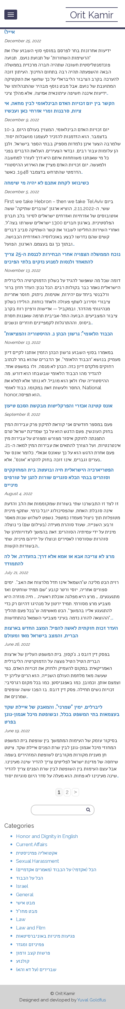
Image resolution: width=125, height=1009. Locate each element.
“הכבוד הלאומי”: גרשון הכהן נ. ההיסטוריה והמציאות (58, 333)
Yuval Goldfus (91, 1000)
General (24, 894)
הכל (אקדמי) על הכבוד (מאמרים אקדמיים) (56, 869)
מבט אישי (25, 903)
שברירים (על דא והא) (36, 969)
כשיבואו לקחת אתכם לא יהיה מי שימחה (46, 182)
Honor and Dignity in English (47, 836)
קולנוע (22, 961)
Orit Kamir (91, 15)
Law (21, 919)
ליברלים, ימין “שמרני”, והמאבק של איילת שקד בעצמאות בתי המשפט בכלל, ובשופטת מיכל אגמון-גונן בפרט (61, 714)
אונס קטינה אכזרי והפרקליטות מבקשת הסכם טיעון (58, 405)
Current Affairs (31, 844)
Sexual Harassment (37, 861)
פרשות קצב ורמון (33, 953)
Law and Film (30, 928)
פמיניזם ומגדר (30, 944)
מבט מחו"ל (26, 911)
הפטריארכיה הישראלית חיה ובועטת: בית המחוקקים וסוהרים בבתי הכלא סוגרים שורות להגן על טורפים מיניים (59, 476)
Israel (22, 886)
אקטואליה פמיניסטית (36, 853)
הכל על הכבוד (29, 878)
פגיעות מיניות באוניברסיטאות (45, 936)
